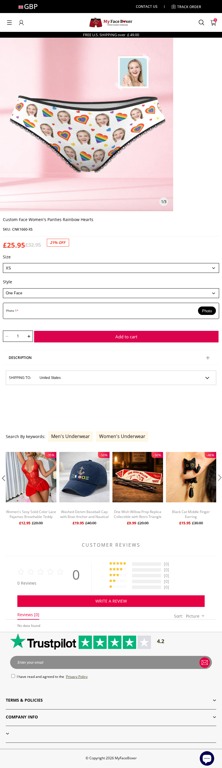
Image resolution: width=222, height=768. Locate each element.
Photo (207, 311)
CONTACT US (147, 6)
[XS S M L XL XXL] (111, 268)
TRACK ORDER (189, 6)
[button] (9, 22)
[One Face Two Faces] (111, 293)
